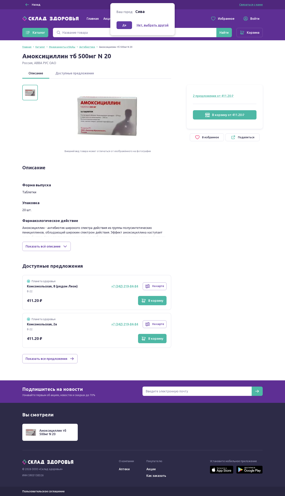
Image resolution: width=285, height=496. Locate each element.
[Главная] (51, 18)
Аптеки (124, 469)
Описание (35, 73)
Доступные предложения (74, 73)
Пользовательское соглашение (43, 491)
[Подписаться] (257, 391)
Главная (93, 18)
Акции (108, 18)
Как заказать (156, 475)
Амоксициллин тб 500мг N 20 (52, 432)
